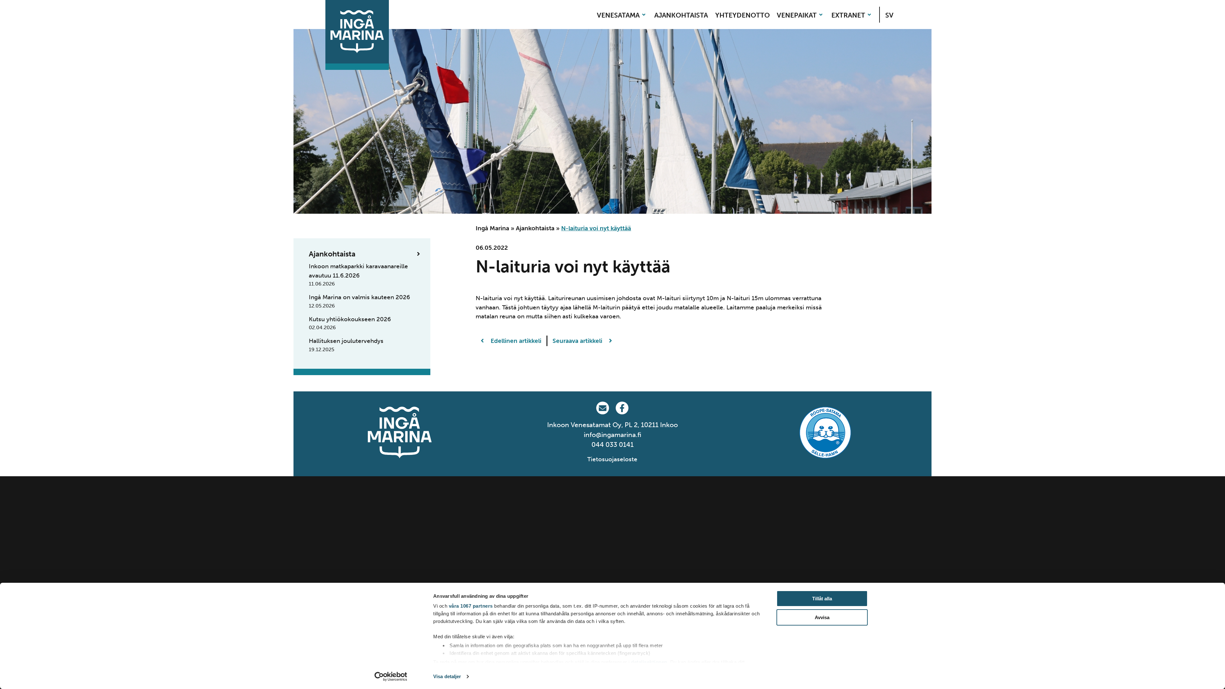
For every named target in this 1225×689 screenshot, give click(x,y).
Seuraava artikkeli (578, 340)
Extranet (848, 15)
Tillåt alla (822, 598)
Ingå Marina (492, 228)
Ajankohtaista (681, 15)
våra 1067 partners (471, 606)
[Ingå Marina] (357, 31)
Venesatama (618, 15)
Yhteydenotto (742, 15)
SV (889, 15)
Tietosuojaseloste (612, 459)
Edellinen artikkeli (515, 340)
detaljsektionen (649, 662)
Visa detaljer (447, 676)
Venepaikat (797, 15)
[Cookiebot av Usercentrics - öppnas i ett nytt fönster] (391, 676)
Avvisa (822, 617)
